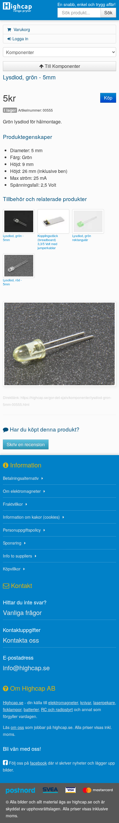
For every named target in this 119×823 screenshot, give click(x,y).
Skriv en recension (26, 444)
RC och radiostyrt (57, 709)
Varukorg (21, 29)
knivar (85, 702)
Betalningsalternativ (21, 478)
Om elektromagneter (22, 491)
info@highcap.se (26, 667)
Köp (108, 97)
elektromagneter (63, 702)
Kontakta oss (21, 639)
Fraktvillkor (13, 504)
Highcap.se (13, 702)
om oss (17, 727)
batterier (31, 709)
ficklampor (12, 709)
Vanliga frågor (22, 612)
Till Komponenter (62, 66)
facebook (38, 763)
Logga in (20, 38)
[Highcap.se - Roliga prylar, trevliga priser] (17, 7)
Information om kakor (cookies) (31, 517)
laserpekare (104, 702)
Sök (108, 12)
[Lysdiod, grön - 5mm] (59, 343)
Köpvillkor (12, 569)
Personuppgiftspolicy (22, 530)
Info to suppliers (17, 556)
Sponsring (12, 543)
